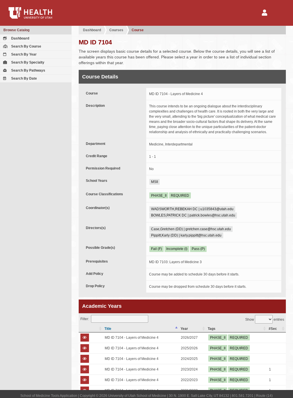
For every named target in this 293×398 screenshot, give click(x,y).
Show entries (264, 320)
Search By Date (23, 78)
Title (107, 329)
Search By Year (23, 54)
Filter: (84, 319)
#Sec (273, 329)
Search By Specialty (27, 62)
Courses (116, 30)
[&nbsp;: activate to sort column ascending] (91, 328)
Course (138, 30)
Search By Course (25, 46)
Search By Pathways (27, 70)
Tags (211, 329)
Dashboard (19, 38)
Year (184, 329)
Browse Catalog (16, 30)
